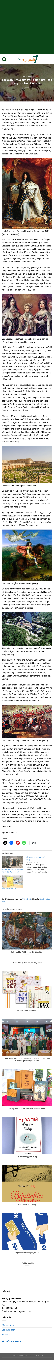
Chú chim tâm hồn (27, 1263)
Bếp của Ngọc (8, 1325)
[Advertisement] (27, 26)
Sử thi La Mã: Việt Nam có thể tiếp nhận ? (27, 952)
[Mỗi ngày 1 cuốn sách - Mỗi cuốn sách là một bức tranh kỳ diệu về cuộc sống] (27, 59)
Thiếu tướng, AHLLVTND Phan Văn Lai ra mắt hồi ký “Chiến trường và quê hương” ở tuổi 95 (27, 1060)
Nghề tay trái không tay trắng (27, 1253)
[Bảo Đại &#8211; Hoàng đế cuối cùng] (38, 865)
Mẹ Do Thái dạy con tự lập (27, 1157)
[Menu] (4, 59)
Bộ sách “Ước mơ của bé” (27, 1011)
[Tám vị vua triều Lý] (12, 881)
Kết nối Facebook (12, 1341)
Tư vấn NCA (7, 1335)
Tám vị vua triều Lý (9, 889)
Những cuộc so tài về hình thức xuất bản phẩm (27, 1109)
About (40, 1356)
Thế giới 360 (27, 76)
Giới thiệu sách (8, 1330)
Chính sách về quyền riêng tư (24, 1356)
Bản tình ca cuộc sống (27, 1205)
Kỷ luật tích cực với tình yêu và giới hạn (27, 963)
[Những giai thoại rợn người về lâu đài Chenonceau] (12, 862)
